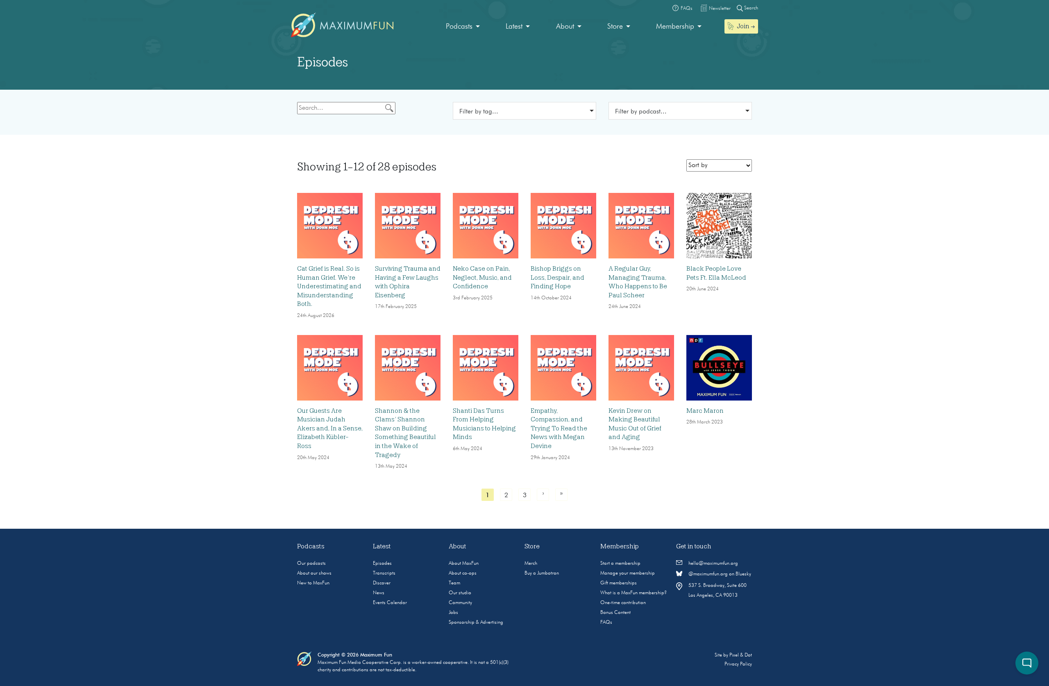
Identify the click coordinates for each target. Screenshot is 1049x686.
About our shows (314, 573)
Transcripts (384, 573)
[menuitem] (463, 27)
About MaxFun (464, 563)
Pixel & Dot (740, 655)
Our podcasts (311, 563)
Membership (675, 26)
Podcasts (459, 26)
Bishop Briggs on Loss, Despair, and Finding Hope (557, 277)
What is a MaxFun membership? (633, 593)
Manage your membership (627, 573)
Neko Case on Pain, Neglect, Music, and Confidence (482, 277)
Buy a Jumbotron (541, 573)
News (378, 593)
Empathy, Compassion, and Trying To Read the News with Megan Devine (559, 428)
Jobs (453, 612)
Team (454, 583)
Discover (382, 583)
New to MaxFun (313, 583)
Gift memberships (618, 583)
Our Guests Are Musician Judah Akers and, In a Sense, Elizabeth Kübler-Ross (330, 428)
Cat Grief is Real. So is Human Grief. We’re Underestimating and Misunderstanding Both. (329, 286)
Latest (514, 26)
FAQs (606, 622)
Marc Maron (705, 410)
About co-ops (463, 573)
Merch (530, 563)
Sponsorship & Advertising (476, 622)
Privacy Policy (738, 664)
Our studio (460, 593)
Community (460, 602)
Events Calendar (390, 602)
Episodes (382, 563)
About (565, 26)
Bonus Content (615, 612)
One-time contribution (623, 602)
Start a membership (620, 563)
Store (615, 26)
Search (750, 8)
